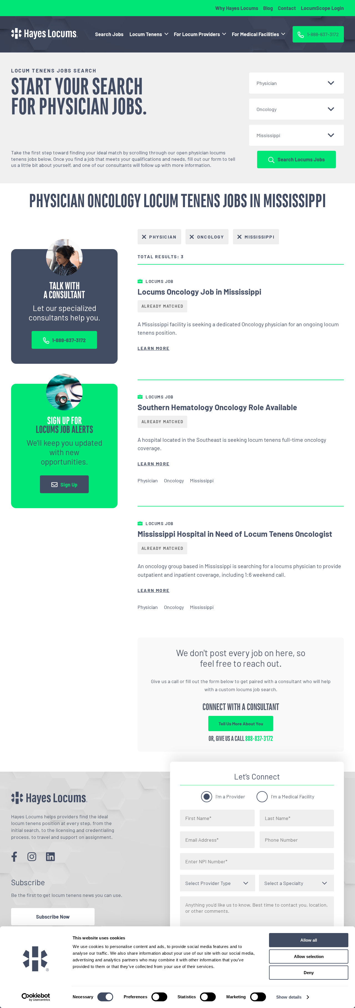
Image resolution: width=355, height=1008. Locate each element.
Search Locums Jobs (301, 159)
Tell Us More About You (241, 723)
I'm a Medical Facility (292, 796)
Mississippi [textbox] (268, 135)
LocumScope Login (322, 8)
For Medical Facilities (255, 34)
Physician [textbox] (267, 83)
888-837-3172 (259, 738)
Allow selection (309, 956)
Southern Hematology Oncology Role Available (217, 407)
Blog (268, 8)
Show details (288, 997)
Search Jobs (109, 34)
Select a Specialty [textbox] (283, 883)
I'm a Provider (230, 796)
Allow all (308, 940)
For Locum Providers (197, 34)
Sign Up (68, 484)
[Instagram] (31, 856)
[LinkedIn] (50, 856)
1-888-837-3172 (69, 340)
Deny (309, 972)
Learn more (153, 348)
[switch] (159, 996)
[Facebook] (14, 856)
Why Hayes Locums (236, 8)
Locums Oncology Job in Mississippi (199, 291)
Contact (287, 8)
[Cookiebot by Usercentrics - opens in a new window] (36, 997)
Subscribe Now (53, 917)
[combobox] (296, 83)
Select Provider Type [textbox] (208, 883)
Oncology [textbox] (267, 109)
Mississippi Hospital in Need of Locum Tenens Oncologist (235, 533)
